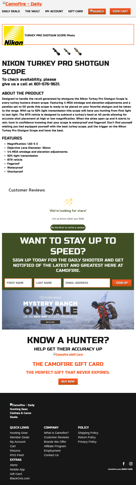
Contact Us (51, 455)
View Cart (120, 11)
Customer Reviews (56, 437)
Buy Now (68, 381)
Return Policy (87, 437)
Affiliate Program (55, 446)
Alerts (14, 465)
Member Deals (19, 437)
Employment (52, 450)
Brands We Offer (55, 441)
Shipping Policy (88, 432)
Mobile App (17, 469)
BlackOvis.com (20, 478)
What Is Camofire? (56, 432)
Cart (13, 446)
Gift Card (75, 11)
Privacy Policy (87, 441)
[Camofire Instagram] (131, 463)
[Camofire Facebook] (124, 463)
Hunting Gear (19, 432)
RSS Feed (17, 455)
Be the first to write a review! (68, 227)
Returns (15, 450)
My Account (54, 11)
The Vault (32, 11)
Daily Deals (11, 11)
